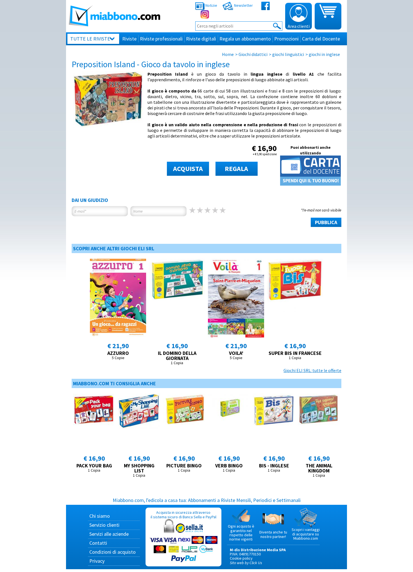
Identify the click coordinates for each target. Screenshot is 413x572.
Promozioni (286, 38)
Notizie (211, 5)
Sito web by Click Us (246, 562)
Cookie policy (241, 558)
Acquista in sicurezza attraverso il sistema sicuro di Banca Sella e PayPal (183, 514)
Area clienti (299, 26)
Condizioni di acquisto (112, 552)
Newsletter (243, 5)
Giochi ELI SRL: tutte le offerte (312, 370)
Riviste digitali (201, 38)
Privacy (97, 561)
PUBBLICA (326, 222)
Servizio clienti (104, 525)
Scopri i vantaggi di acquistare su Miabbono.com (306, 534)
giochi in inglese (324, 54)
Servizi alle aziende (109, 534)
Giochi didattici (253, 54)
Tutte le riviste (90, 38)
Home (228, 54)
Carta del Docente (321, 38)
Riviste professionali (161, 38)
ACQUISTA (188, 168)
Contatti (98, 543)
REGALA (236, 168)
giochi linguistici (288, 54)
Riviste (129, 38)
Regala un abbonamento (245, 38)
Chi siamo (99, 516)
